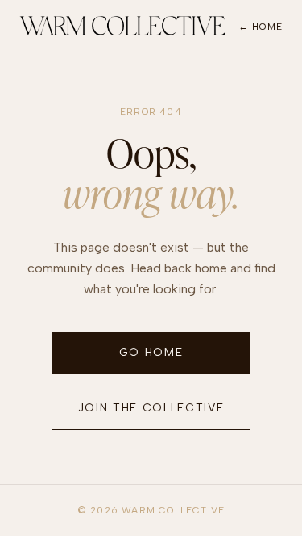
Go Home (151, 352)
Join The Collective (151, 408)
